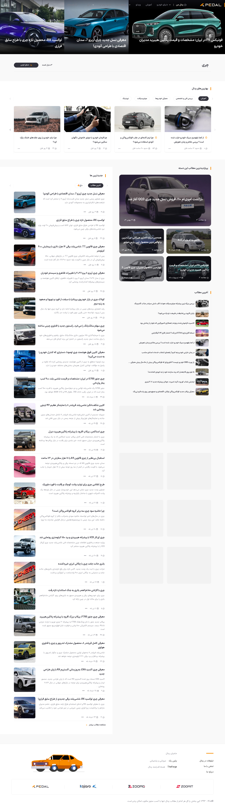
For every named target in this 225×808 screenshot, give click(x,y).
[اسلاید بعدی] (10, 130)
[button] (60, 762)
